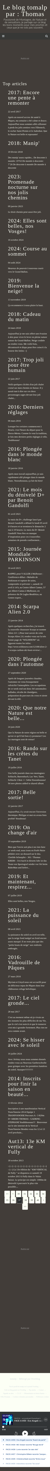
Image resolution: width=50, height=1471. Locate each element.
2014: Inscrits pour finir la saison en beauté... (24, 1086)
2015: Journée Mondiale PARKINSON (25, 554)
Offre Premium (5, 1397)
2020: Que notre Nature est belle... (27, 713)
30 (18, 1194)
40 (38, 1200)
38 (25, 1200)
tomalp (21, 1386)
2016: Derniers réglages (26, 409)
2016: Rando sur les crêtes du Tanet (27, 753)
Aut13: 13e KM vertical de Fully (26, 1146)
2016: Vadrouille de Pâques (24, 962)
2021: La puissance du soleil (23, 915)
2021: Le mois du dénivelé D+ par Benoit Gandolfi (26, 497)
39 (32, 1200)
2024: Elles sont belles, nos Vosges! (27, 226)
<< (7, 1194)
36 (13, 1200)
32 (31, 1194)
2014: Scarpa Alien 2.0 (23, 609)
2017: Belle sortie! (22, 794)
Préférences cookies (42, 1397)
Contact (41, 1390)
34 (43, 1194)
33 (37, 1194)
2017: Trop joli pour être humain (26, 365)
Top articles (32, 1390)
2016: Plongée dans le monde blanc (25, 454)
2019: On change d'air (22, 830)
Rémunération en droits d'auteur (34, 1393)
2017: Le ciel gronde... (24, 1000)
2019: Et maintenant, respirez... (22, 881)
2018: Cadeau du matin (24, 316)
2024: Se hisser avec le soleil (26, 1042)
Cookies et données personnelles (23, 1397)
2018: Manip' (24, 143)
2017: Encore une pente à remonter (24, 97)
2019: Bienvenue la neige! (23, 285)
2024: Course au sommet (27, 251)
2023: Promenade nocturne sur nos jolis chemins (23, 187)
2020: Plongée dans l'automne (26, 661)
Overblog (35, 1379)
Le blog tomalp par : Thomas (25, 11)
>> (25, 1206)
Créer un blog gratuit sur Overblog (15, 1390)
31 (24, 1194)
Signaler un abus (8, 1393)
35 (7, 1200)
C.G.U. (19, 1393)
